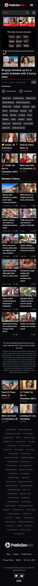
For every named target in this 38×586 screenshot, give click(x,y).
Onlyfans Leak (8, 437)
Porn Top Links (12, 465)
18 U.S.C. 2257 (29, 560)
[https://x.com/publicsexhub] (16, 575)
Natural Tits (17, 123)
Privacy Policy (8, 560)
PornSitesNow (24, 473)
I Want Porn (25, 477)
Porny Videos (18, 449)
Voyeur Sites (31, 509)
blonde (5, 115)
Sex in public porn (25, 465)
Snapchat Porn (20, 441)
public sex (6, 123)
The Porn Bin (13, 473)
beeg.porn (6, 509)
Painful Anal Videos (25, 429)
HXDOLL (18, 518)
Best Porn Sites (14, 477)
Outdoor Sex (30, 98)
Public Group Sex (23, 102)
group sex (6, 128)
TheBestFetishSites (27, 457)
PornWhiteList (12, 493)
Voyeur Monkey (10, 522)
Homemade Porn (18, 509)
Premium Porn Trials (11, 457)
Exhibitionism (18, 98)
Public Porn (7, 107)
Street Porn (10, 526)
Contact (15, 554)
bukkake (17, 107)
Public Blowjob (8, 102)
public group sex (18, 128)
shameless (14, 111)
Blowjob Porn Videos (25, 481)
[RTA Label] (19, 581)
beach (5, 111)
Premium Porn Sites (26, 469)
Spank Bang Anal (26, 485)
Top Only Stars (13, 453)
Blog (8, 554)
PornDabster (25, 497)
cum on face (28, 123)
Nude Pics (28, 526)
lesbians (26, 107)
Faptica (19, 526)
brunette (23, 111)
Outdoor (6, 119)
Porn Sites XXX (12, 530)
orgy (33, 107)
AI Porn (18, 437)
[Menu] (33, 12)
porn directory (12, 445)
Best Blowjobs (11, 429)
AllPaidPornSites (10, 469)
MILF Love (26, 489)
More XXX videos (12, 485)
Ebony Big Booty (12, 501)
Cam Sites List (19, 534)
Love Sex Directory (13, 514)
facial (30, 115)
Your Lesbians (27, 433)
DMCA (18, 560)
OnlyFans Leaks (29, 437)
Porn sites (31, 441)
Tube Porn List (11, 481)
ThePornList (27, 514)
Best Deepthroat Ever (25, 505)
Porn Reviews (28, 518)
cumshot (22, 115)
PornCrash (8, 518)
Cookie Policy (26, 554)
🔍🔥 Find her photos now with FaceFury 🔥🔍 (18, 52)
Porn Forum (30, 449)
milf (30, 111)
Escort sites (8, 449)
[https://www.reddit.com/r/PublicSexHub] (21, 575)
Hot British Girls (13, 497)
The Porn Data (26, 501)
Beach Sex (7, 98)
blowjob (13, 115)
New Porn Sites (12, 461)
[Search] (27, 12)
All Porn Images (25, 530)
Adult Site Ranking (14, 489)
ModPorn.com (8, 441)
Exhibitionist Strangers (25, 522)
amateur (21, 119)
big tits (29, 119)
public (13, 119)
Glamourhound (25, 461)
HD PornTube (25, 453)
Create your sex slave (13, 433)
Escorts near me (25, 445)
